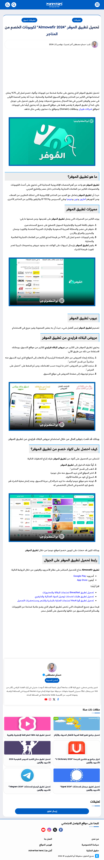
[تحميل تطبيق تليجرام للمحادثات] (27, 775)
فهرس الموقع (45, 844)
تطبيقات (77, 20)
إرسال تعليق (52, 811)
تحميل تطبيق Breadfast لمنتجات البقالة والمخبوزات (68, 592)
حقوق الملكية (92, 850)
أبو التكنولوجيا (70, 856)
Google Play (79, 576)
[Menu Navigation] (87, 4)
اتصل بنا (48, 839)
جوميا (69, 199)
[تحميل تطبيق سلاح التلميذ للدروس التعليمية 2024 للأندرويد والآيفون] (27, 748)
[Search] (13, 4)
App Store (82, 580)
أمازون (82, 199)
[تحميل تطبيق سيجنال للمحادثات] (76, 775)
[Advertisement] (51, 70)
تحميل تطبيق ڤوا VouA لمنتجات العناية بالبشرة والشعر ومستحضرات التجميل (55, 600)
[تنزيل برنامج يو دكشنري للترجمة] (76, 748)
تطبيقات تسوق (29, 20)
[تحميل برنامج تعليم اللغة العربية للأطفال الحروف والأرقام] (76, 723)
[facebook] (61, 830)
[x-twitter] (55, 830)
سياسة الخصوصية (90, 844)
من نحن (95, 839)
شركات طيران (85, 109)
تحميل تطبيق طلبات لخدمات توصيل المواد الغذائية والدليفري (64, 596)
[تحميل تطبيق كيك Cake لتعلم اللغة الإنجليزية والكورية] (27, 723)
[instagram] (49, 830)
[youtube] (43, 830)
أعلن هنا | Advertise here (40, 850)
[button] (7, 4)
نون (76, 199)
